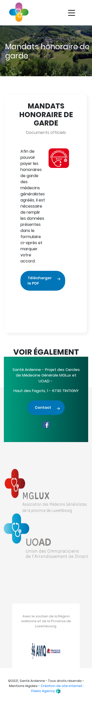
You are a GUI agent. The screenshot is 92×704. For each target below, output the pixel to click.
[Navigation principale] (71, 13)
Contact (43, 407)
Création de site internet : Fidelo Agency (57, 688)
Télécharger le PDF (40, 280)
